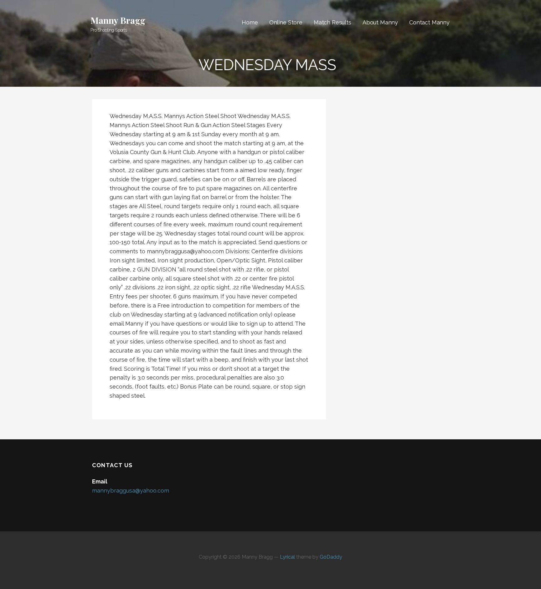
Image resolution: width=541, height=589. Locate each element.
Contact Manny (429, 22)
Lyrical (287, 557)
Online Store (285, 22)
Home (250, 22)
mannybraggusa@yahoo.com (130, 490)
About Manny (380, 22)
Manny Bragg (117, 20)
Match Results (332, 22)
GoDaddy (331, 557)
